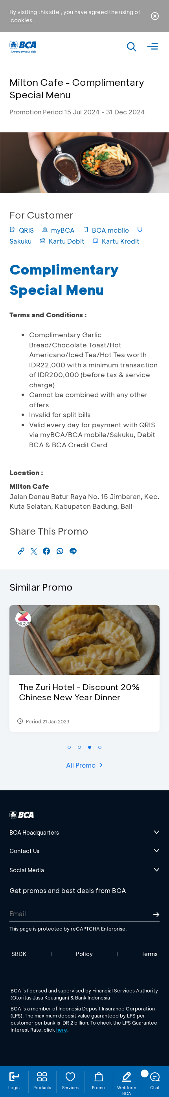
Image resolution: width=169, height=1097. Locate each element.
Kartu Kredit (121, 241)
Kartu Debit (66, 241)
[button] (69, 747)
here (61, 1030)
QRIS (26, 230)
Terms (149, 954)
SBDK (19, 954)
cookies (21, 20)
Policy (84, 954)
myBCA (63, 230)
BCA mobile (110, 230)
